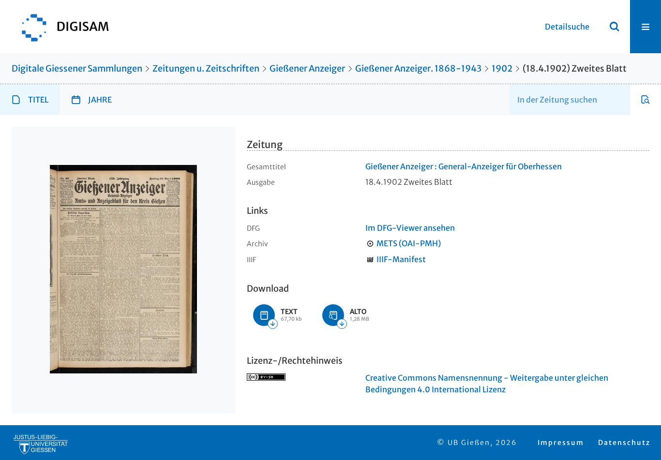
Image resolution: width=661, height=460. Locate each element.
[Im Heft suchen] (645, 99)
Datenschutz (624, 442)
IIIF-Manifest (401, 259)
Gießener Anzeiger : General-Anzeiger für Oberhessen (463, 166)
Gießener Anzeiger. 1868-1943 (418, 68)
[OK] (614, 26)
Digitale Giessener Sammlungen (77, 68)
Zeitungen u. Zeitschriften (205, 68)
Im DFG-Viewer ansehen (410, 228)
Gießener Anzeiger (307, 68)
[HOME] (60, 26)
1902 (502, 68)
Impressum (561, 442)
